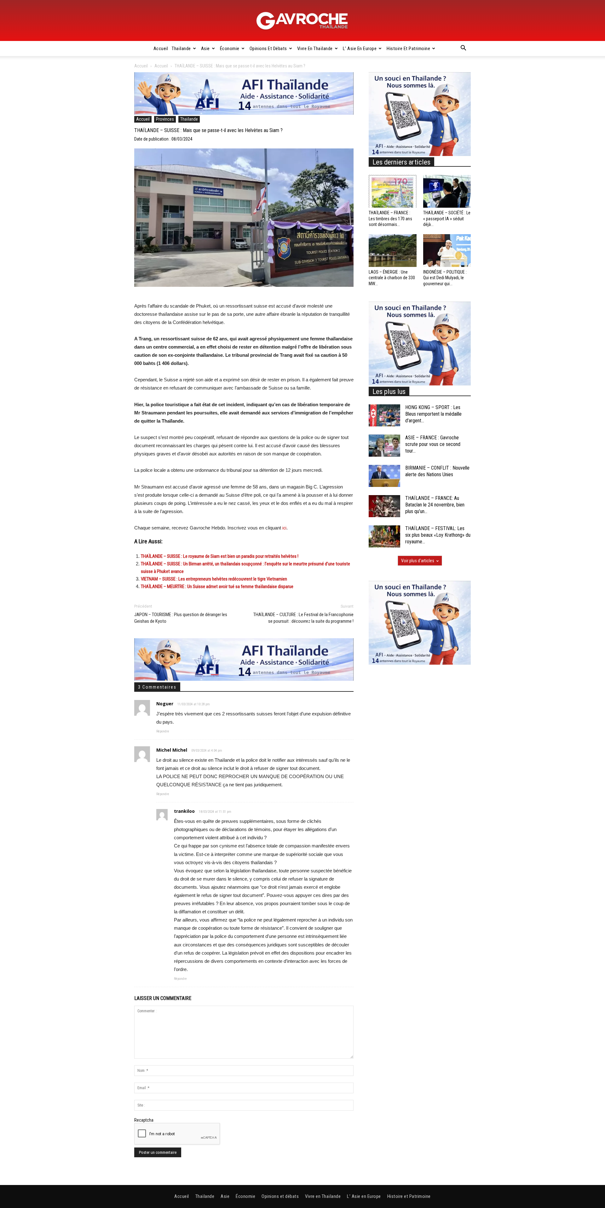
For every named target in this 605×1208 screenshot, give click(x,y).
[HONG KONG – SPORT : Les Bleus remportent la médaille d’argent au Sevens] (384, 415)
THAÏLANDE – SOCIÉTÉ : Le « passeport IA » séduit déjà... (446, 218)
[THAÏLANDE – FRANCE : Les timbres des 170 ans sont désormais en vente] (393, 191)
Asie (205, 48)
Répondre (162, 731)
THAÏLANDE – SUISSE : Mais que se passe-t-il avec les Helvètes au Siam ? (208, 130)
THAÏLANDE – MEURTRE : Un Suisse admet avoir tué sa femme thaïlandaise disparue (217, 586)
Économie (229, 48)
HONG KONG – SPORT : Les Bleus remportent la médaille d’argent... (433, 414)
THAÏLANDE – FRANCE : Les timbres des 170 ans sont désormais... (390, 218)
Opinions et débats (268, 48)
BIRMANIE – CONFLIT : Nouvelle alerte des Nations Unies (437, 471)
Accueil (160, 48)
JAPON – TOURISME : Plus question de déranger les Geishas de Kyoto (180, 618)
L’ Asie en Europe (360, 48)
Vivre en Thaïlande (315, 48)
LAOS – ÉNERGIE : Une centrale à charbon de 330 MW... (392, 277)
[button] (463, 48)
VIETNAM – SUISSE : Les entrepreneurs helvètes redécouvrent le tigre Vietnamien (214, 579)
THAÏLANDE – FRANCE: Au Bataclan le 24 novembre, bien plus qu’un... (434, 504)
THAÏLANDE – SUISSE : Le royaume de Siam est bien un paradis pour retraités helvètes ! (219, 556)
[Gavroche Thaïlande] (302, 20)
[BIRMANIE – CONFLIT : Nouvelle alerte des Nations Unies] (384, 476)
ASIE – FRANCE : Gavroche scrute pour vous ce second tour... (432, 444)
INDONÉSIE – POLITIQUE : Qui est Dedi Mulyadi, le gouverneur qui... (445, 277)
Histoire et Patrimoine (408, 48)
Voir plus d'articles (417, 560)
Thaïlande (181, 48)
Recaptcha (143, 1120)
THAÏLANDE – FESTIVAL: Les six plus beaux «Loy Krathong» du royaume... (437, 535)
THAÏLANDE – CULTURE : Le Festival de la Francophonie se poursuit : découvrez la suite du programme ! (303, 618)
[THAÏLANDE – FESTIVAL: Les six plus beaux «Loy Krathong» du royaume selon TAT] (384, 536)
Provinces (165, 119)
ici (284, 528)
